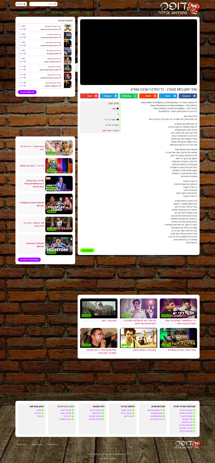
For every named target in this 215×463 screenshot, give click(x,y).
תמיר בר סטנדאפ (54, 75)
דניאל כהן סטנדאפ (54, 50)
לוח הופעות (40, 12)
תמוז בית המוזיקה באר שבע (49, 70)
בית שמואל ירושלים (52, 86)
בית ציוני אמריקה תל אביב (50, 29)
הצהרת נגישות (37, 444)
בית (87, 12)
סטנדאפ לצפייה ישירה (184, 406)
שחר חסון (107, 130)
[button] (188, 96)
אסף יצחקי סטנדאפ (53, 42)
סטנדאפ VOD (56, 12)
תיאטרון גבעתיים (53, 54)
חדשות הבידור (23, 12)
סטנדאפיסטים (74, 12)
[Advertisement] (139, 274)
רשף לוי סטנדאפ (54, 67)
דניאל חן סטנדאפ (54, 59)
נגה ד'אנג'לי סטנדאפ (53, 26)
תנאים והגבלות (22, 444)
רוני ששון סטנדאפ (54, 34)
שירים (108, 125)
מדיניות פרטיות (52, 444)
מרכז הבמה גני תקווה (51, 62)
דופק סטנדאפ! (37, 406)
